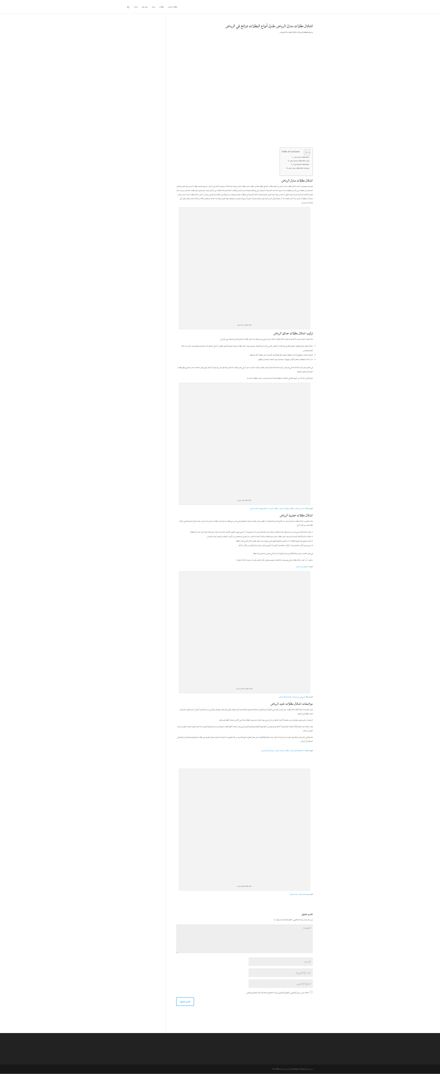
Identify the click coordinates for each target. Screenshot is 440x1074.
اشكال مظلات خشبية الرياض (301, 164)
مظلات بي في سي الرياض (301, 697)
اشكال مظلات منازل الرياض (301, 157)
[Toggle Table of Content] (305, 152)
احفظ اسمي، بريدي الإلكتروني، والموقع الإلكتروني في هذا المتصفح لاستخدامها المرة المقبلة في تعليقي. (277, 992)
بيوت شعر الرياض (303, 894)
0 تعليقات (283, 32)
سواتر (153, 7)
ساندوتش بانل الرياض (302, 566)
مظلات (161, 7)
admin (305, 32)
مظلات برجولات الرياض (286, 508)
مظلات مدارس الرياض (302, 508)
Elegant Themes (300, 1069)
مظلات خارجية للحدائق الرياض (299, 750)
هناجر (136, 7)
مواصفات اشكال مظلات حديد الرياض (298, 168)
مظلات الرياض (172, 7)
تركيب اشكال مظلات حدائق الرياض (299, 160)
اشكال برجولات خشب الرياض (259, 508)
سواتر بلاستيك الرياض (267, 750)
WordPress (277, 1069)
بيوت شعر (145, 7)
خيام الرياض (293, 894)
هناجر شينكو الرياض (285, 697)
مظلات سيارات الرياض (282, 750)
